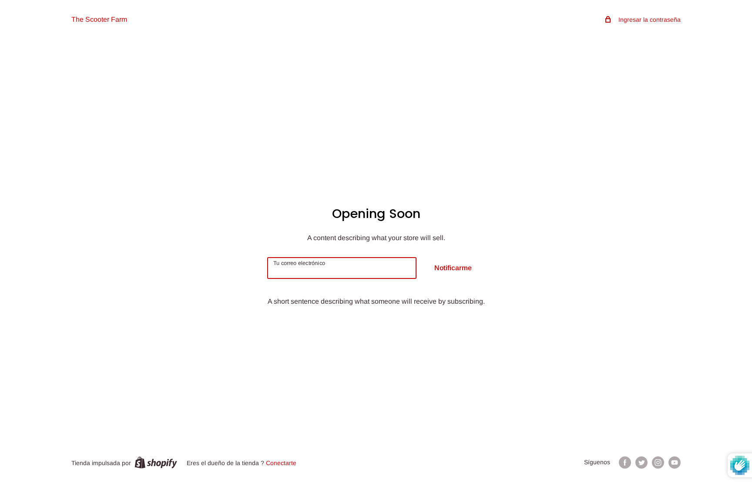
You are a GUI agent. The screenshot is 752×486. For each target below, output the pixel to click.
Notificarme (453, 267)
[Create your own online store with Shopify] (155, 462)
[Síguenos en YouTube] (674, 462)
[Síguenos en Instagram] (658, 462)
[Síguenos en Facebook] (625, 462)
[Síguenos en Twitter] (641, 462)
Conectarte (281, 462)
